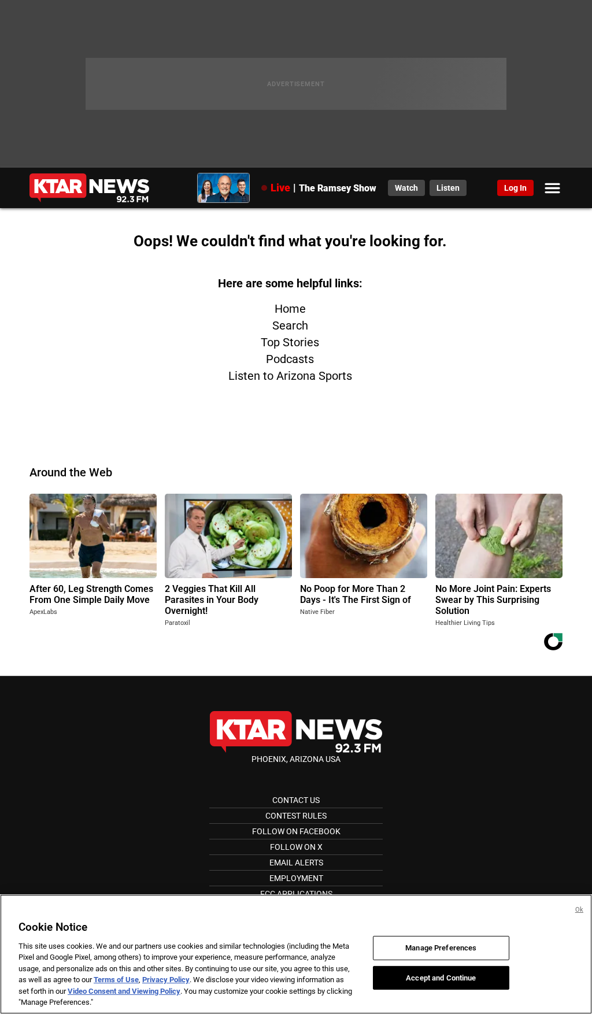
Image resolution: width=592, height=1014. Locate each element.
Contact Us (296, 800)
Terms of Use (116, 979)
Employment (296, 878)
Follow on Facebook (296, 831)
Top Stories (290, 342)
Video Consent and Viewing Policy (124, 991)
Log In (515, 188)
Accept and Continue (441, 977)
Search (290, 325)
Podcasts (290, 359)
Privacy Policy (166, 979)
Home (290, 309)
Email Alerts (296, 862)
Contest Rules (296, 815)
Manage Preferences (440, 947)
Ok (579, 909)
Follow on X (296, 847)
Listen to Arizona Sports (290, 376)
